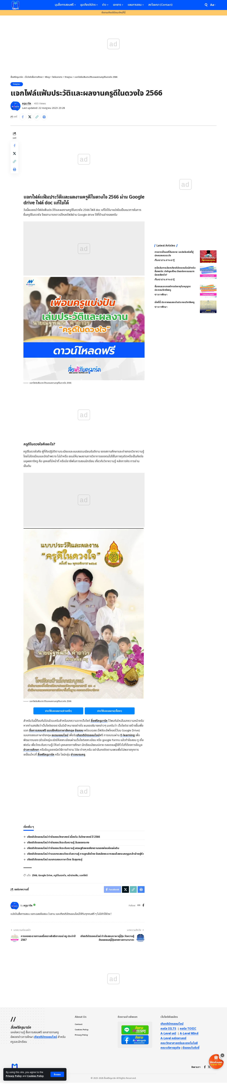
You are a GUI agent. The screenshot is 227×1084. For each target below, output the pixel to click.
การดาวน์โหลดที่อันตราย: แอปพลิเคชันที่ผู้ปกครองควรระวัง (174, 253)
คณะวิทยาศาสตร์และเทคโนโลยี (179, 1043)
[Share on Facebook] (22, 116)
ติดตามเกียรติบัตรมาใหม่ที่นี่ (113, 12)
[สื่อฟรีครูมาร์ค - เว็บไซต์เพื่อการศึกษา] (15, 5)
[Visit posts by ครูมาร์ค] (15, 106)
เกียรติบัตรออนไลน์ (88, 735)
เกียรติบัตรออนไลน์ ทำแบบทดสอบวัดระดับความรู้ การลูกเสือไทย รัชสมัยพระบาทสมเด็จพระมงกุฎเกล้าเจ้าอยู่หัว (85, 854)
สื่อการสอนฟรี (37, 730)
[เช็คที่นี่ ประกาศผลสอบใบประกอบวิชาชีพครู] (208, 307)
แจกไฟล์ (83, 875)
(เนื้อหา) (109, 711)
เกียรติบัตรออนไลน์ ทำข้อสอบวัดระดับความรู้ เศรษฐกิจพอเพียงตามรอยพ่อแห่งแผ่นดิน (73, 848)
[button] (57, 1074)
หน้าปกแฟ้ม (72, 875)
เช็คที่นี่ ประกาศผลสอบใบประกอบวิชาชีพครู (175, 302)
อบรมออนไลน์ (60, 735)
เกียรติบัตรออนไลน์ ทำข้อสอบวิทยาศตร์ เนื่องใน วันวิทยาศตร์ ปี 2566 (63, 837)
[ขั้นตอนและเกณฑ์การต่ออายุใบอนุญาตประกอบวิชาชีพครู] (208, 291)
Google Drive (45, 875)
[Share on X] (29, 116)
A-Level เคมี (168, 1033)
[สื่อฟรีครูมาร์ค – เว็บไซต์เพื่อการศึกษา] (14, 1067)
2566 (34, 875)
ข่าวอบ (78, 755)
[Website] (139, 905)
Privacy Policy (14, 1076)
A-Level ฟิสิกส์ (189, 1033)
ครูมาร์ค (26, 103)
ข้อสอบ (79, 730)
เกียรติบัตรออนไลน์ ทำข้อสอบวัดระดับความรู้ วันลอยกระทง (58, 843)
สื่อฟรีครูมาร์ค (99, 721)
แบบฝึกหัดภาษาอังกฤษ (60, 730)
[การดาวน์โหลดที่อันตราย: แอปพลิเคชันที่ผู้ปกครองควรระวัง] (208, 256)
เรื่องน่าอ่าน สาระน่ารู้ (164, 260)
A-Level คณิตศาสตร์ (173, 1038)
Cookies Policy (35, 1076)
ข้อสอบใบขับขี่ (191, 1048)
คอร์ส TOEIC (188, 1029)
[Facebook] (143, 905)
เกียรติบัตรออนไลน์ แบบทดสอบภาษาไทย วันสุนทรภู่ (54, 860)
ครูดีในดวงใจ (60, 875)
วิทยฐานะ (16, 84)
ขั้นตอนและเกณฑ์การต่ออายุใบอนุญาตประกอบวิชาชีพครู (173, 288)
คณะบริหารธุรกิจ (170, 1048)
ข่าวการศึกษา (31, 750)
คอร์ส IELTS (168, 1029)
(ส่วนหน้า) (58, 711)
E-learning (127, 735)
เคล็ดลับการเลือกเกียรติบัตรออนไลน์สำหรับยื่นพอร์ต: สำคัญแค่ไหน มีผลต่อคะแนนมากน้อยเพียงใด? (175, 271)
